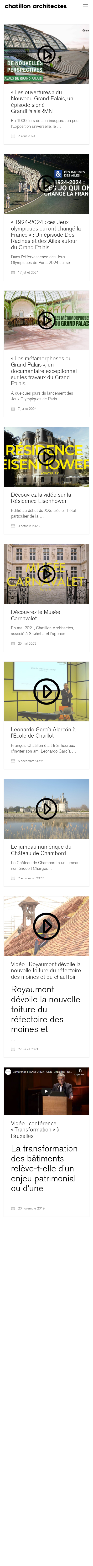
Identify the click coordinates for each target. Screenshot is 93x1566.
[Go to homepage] (36, 6)
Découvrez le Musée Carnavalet (35, 615)
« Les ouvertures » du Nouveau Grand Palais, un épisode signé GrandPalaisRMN (42, 102)
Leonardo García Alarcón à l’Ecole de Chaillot (43, 733)
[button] (85, 6)
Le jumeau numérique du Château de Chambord (41, 850)
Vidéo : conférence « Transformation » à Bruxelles (35, 1130)
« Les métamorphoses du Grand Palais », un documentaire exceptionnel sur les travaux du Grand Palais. (44, 371)
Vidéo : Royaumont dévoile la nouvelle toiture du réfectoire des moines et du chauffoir (46, 970)
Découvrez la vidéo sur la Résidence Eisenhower (41, 498)
